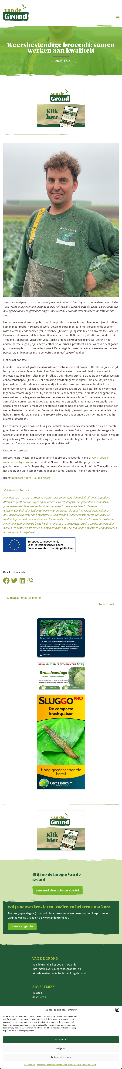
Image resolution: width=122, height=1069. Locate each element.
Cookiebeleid (29, 1065)
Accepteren (61, 1039)
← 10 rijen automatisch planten (22, 597)
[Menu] (117, 17)
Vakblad (37, 992)
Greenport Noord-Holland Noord (30, 477)
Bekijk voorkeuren (61, 1057)
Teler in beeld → (109, 604)
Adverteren (39, 997)
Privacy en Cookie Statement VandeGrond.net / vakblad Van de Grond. (66, 1065)
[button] (117, 1009)
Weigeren (61, 1048)
